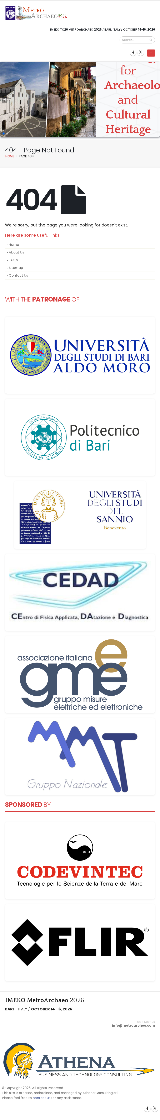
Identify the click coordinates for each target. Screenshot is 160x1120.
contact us (41, 1097)
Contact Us (18, 275)
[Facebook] (133, 52)
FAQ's (13, 260)
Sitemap (16, 267)
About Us (16, 252)
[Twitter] (141, 52)
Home (14, 244)
